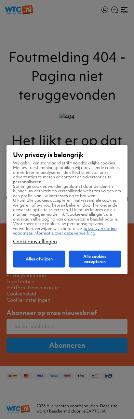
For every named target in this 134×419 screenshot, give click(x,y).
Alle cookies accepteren (94, 258)
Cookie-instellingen (35, 241)
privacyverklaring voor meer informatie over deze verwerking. (65, 230)
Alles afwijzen (39, 258)
